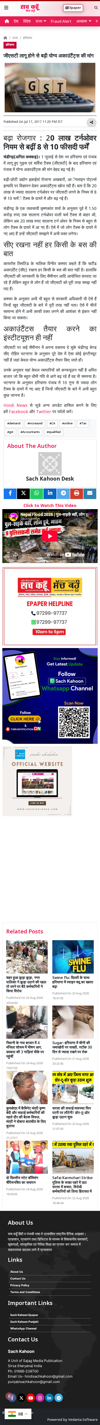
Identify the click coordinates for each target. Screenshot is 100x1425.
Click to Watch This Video (50, 506)
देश (16, 21)
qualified (55, 432)
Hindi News (16, 405)
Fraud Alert (61, 21)
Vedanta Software (83, 1420)
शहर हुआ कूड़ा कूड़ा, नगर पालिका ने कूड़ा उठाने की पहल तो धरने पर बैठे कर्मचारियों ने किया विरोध (26, 985)
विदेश (27, 21)
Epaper (75, 8)
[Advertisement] (50, 870)
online (68, 423)
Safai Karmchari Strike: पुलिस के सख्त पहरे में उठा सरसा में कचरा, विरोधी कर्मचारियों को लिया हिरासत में (72, 1185)
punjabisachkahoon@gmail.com (34, 1381)
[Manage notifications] (9, 1396)
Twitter (43, 412)
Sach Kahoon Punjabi (24, 1321)
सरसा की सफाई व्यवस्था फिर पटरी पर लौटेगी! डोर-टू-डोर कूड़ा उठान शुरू (71, 1113)
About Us (16, 1271)
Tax (84, 423)
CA (53, 423)
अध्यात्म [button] (81, 21)
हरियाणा (27, 38)
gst (11, 432)
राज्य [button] (39, 21)
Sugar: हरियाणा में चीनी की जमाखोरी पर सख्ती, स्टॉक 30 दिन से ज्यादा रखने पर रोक (72, 1048)
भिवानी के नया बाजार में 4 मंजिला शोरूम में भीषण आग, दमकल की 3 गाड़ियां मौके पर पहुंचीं (25, 1050)
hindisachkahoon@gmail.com (49, 1376)
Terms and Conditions (25, 1292)
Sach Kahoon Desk (50, 479)
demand (14, 423)
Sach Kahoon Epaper (24, 1315)
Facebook (18, 412)
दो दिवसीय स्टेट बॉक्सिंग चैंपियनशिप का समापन (22, 1180)
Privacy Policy (19, 1285)
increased (36, 423)
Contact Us (18, 1278)
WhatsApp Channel (23, 1328)
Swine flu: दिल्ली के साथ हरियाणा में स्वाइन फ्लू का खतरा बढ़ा (72, 982)
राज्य (15, 38)
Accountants (31, 432)
